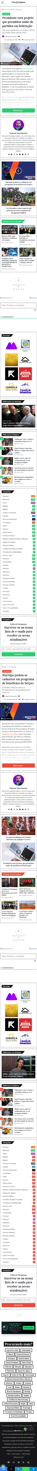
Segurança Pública (9, 578)
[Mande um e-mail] (19, 36)
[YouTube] (22, 154)
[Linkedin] (17, 154)
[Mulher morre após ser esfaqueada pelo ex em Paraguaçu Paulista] (7, 461)
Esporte (5, 529)
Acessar (34, 298)
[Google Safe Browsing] (29, 1431)
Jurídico (5, 588)
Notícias (11, 9)
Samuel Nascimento (11, 36)
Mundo (5, 506)
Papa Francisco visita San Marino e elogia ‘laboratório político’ (24, 450)
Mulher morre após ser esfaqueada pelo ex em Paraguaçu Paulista (22, 460)
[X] (14, 154)
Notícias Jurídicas (9, 585)
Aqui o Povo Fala (8, 604)
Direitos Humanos (9, 581)
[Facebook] (11, 154)
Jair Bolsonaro (27, 69)
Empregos (6, 572)
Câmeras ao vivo (18, 1457)
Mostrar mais (18, 110)
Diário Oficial (7, 532)
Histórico (6, 575)
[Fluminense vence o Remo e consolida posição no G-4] (7, 442)
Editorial (6, 568)
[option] (18, 416)
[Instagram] (28, 154)
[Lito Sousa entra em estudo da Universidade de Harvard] (7, 471)
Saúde (5, 526)
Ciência (5, 598)
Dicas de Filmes (8, 545)
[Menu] (3, 3)
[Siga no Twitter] (17, 36)
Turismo (6, 565)
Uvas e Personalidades (10, 608)
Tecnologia (6, 522)
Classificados (26, 1454)
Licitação (6, 611)
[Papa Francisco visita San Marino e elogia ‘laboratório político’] (7, 451)
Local (5, 503)
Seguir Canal (28, 1327)
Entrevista (6, 595)
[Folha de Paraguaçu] (18, 2)
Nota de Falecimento (10, 519)
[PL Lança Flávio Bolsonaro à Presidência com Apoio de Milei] (27, 229)
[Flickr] (20, 154)
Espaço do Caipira (9, 542)
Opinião (5, 516)
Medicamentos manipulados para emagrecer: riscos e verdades (23, 479)
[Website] (9, 154)
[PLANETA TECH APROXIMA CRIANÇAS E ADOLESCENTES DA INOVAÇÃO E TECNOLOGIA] (10, 252)
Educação (6, 558)
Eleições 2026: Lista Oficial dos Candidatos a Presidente (9, 238)
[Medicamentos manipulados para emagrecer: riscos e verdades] (7, 480)
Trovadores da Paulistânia (12, 552)
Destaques (6, 591)
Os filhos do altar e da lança (12, 549)
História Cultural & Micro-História (15, 539)
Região (5, 509)
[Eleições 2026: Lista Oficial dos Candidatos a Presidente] (10, 229)
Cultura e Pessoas (9, 535)
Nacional (18, 9)
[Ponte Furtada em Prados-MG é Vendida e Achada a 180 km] (27, 252)
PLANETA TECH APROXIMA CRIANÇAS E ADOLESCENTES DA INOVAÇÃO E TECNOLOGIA (9, 262)
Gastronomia (7, 601)
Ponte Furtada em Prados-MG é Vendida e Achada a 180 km (26, 260)
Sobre (9, 1454)
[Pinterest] (25, 154)
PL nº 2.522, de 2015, (11, 97)
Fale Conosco (16, 1454)
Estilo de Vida (7, 555)
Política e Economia (9, 512)
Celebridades (7, 562)
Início (5, 9)
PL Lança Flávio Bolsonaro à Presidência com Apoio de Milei (27, 239)
